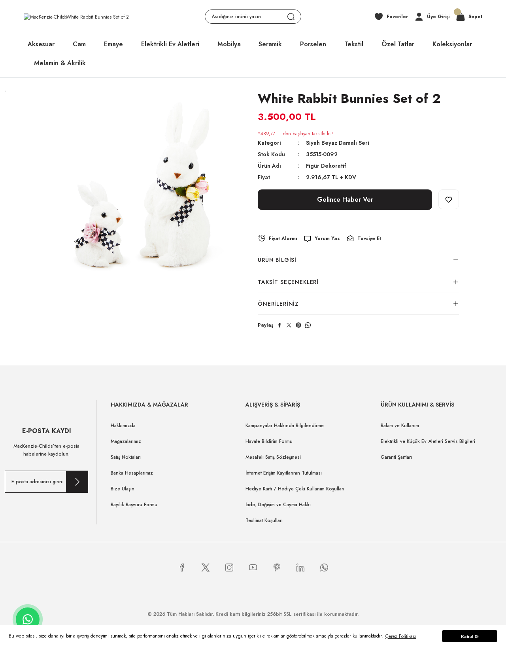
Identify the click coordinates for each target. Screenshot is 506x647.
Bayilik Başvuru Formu (134, 504)
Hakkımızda (123, 425)
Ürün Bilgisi (277, 260)
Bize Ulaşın (122, 488)
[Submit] (77, 482)
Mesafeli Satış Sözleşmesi (273, 457)
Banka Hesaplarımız (132, 473)
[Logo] (76, 16)
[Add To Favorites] (448, 199)
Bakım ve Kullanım (400, 425)
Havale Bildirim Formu (269, 441)
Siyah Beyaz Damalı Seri (337, 143)
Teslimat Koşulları (264, 520)
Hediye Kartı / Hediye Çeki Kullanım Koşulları (294, 488)
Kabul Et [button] (470, 636)
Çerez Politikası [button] (400, 636)
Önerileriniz (278, 304)
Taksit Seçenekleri (288, 282)
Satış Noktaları (126, 457)
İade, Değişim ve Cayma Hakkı (278, 504)
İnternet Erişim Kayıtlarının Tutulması (283, 473)
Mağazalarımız (126, 441)
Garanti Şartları (396, 457)
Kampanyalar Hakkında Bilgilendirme (284, 425)
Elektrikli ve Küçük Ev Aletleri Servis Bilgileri (428, 441)
